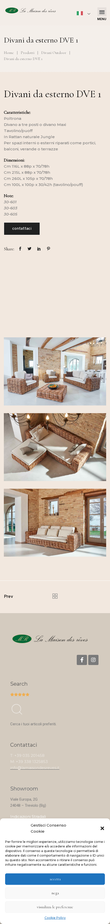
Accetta (55, 879)
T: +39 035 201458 (27, 755)
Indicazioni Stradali (28, 816)
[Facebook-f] (82, 660)
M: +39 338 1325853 (29, 761)
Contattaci (21, 228)
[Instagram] (93, 660)
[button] (102, 828)
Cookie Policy (55, 918)
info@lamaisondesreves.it (34, 767)
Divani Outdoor (53, 52)
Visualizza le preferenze (55, 907)
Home (9, 52)
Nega (55, 893)
